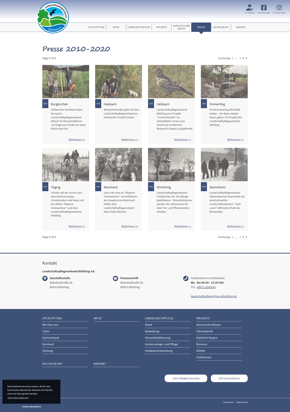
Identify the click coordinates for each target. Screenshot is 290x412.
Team (45, 331)
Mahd (148, 325)
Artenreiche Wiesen (208, 325)
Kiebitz (200, 350)
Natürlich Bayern (207, 338)
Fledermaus (203, 357)
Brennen (201, 344)
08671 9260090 (206, 287)
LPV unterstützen (229, 378)
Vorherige (224, 58)
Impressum (228, 402)
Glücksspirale (204, 331)
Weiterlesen (76, 139)
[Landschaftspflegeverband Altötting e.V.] (52, 17)
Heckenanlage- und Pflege (161, 344)
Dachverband (50, 338)
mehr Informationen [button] (18, 397)
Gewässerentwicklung (158, 350)
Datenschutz (242, 402)
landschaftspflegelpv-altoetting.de (214, 296)
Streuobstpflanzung (157, 338)
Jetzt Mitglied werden (186, 378)
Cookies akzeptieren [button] (31, 406)
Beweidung (152, 331)
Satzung (47, 350)
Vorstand (48, 344)
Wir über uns (50, 325)
